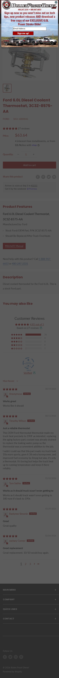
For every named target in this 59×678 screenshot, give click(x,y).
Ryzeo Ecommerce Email (15, 48)
